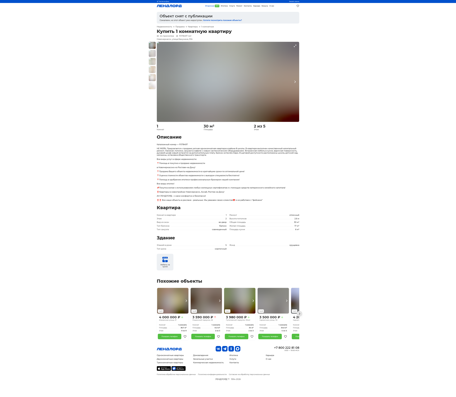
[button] (152, 45)
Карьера (270, 355)
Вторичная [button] (212, 6)
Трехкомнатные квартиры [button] (170, 362)
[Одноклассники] (231, 348)
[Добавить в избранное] (185, 336)
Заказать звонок (294, 1)
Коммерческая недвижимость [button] (208, 362)
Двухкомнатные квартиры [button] (170, 359)
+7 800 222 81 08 (286, 347)
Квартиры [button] (193, 27)
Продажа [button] (180, 27)
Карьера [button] (256, 6)
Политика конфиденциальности (212, 374)
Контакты (234, 362)
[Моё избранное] (297, 6)
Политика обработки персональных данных (176, 374)
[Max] (237, 348)
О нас (268, 359)
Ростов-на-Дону (164, 1)
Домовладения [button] (200, 355)
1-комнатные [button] (207, 27)
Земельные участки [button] (203, 359)
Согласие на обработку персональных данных (249, 374)
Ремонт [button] (239, 6)
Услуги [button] (232, 6)
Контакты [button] (248, 6)
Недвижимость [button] (164, 27)
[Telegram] (225, 348)
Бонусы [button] (265, 6)
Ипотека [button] (224, 6)
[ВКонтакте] (218, 348)
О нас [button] (271, 6)
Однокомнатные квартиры (170, 355)
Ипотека (233, 355)
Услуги (232, 359)
